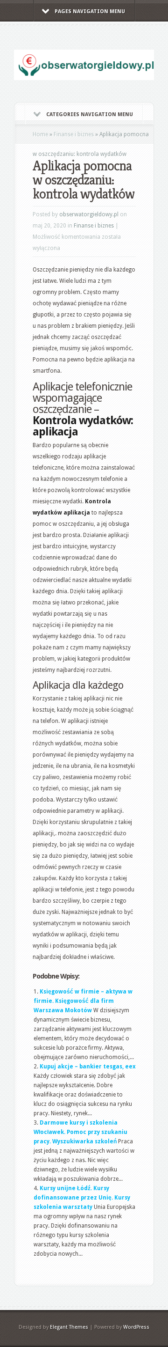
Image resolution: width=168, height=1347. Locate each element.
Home (40, 134)
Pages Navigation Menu (90, 11)
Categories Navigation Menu (89, 114)
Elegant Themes (69, 1327)
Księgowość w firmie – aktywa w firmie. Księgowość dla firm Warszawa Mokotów (83, 1001)
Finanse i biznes (74, 134)
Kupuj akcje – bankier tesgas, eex (88, 1066)
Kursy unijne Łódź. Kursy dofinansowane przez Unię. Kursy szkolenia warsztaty (82, 1197)
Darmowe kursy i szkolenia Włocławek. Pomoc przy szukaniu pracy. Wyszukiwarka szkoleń (80, 1132)
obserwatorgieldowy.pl (89, 214)
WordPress (136, 1327)
